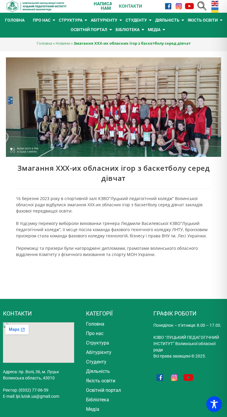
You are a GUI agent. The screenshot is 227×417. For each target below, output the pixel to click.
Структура (97, 343)
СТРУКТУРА (70, 20)
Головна (44, 43)
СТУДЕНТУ (136, 20)
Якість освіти (100, 381)
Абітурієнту (98, 352)
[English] (213, 3)
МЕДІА (154, 29)
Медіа (92, 409)
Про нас (94, 333)
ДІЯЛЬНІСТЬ (167, 20)
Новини (63, 43)
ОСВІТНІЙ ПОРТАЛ (89, 29)
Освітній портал (103, 390)
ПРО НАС (42, 20)
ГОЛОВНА (15, 20)
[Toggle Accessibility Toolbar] (214, 404)
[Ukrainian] (213, 9)
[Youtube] (189, 6)
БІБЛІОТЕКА (128, 29)
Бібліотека (97, 399)
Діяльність (98, 371)
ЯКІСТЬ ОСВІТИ (203, 20)
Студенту (96, 362)
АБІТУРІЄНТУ (104, 20)
